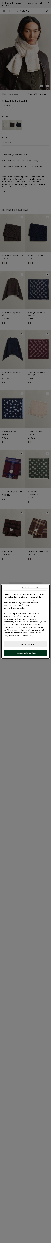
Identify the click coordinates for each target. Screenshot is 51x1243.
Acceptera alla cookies (25, 653)
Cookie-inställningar (25, 644)
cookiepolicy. (27, 635)
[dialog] (25, 621)
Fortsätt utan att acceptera (35, 587)
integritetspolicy (11, 635)
